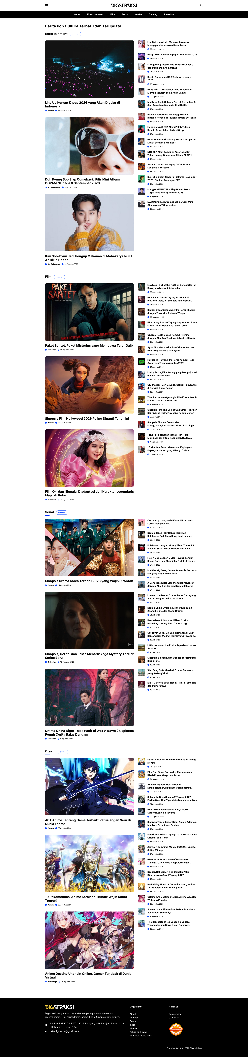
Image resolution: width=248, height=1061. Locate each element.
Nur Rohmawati (54, 187)
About (133, 1014)
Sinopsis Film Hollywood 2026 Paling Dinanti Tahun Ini (87, 418)
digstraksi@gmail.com (67, 1031)
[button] (201, 5)
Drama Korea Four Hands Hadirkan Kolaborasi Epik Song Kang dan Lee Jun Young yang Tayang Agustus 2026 (169, 536)
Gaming (153, 14)
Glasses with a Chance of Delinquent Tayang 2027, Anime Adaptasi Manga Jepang (168, 862)
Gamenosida (175, 1014)
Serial (125, 14)
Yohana (51, 110)
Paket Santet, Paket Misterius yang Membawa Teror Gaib (89, 345)
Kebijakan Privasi (138, 1032)
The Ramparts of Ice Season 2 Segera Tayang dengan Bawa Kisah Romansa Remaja (168, 925)
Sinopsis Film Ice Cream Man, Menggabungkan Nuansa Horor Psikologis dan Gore (170, 425)
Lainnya (75, 34)
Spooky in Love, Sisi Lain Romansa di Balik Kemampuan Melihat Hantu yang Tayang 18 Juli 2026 (171, 635)
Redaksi (134, 1017)
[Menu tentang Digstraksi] (47, 5)
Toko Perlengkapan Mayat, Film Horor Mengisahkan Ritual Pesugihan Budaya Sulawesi (169, 437)
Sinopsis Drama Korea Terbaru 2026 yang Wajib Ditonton (89, 581)
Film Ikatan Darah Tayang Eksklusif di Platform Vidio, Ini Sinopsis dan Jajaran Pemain (169, 300)
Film (112, 14)
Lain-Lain (169, 14)
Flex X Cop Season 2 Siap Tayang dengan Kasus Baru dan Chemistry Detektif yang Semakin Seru (170, 561)
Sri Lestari (52, 350)
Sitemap (134, 1028)
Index (132, 1024)
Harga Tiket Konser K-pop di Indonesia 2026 (172, 54)
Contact (134, 1021)
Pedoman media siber (141, 1035)
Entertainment (95, 14)
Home (77, 14)
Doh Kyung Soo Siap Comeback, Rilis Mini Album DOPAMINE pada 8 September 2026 (82, 181)
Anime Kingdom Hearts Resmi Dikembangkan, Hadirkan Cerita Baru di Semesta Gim (169, 787)
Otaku (138, 14)
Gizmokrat (174, 1017)
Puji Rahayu (52, 982)
